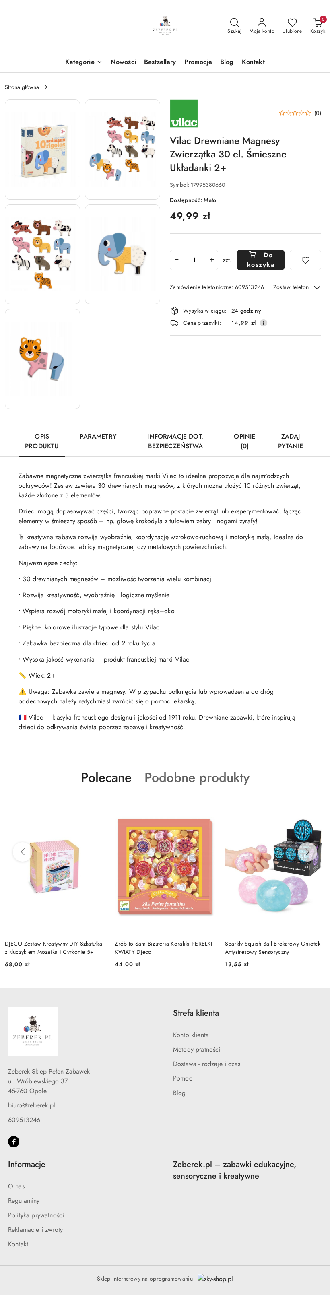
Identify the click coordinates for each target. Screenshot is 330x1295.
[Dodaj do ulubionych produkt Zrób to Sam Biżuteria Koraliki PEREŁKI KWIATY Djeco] (206, 809)
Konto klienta (191, 1034)
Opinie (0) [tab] (244, 441)
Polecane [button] (106, 777)
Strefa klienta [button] (196, 1013)
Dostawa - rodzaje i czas (206, 1063)
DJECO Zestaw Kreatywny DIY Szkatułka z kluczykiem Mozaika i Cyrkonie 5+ (53, 948)
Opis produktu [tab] (42, 441)
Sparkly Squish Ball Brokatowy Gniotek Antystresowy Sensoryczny (272, 948)
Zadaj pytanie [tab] (290, 441)
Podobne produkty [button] (197, 777)
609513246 (24, 1119)
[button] (83, 62)
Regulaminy (24, 1200)
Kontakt (18, 1244)
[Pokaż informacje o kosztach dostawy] (263, 322)
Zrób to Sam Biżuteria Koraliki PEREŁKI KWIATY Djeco (163, 948)
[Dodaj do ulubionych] (305, 260)
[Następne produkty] (307, 852)
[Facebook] (13, 1141)
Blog (179, 1092)
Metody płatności (197, 1049)
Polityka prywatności (36, 1215)
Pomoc (182, 1078)
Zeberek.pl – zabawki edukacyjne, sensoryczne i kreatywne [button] (234, 1170)
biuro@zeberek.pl (31, 1105)
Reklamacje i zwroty (35, 1229)
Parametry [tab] (98, 436)
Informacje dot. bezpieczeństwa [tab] (175, 441)
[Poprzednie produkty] (22, 852)
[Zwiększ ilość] (212, 260)
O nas (16, 1186)
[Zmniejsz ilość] (176, 260)
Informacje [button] (26, 1164)
